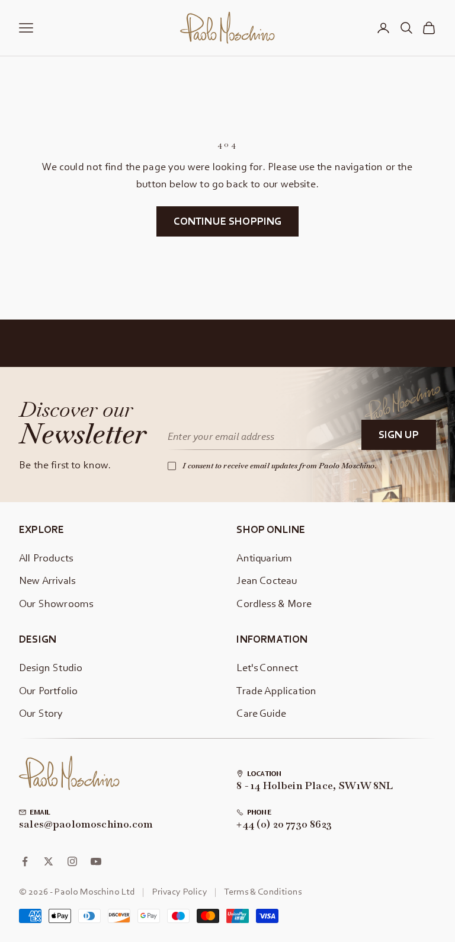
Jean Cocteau (266, 580)
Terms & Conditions (263, 891)
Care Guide (261, 713)
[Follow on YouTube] (96, 861)
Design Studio (50, 667)
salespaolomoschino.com (86, 824)
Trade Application (276, 690)
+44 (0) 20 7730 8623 (284, 824)
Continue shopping (228, 221)
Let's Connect (267, 667)
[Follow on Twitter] (49, 861)
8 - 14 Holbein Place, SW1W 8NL (314, 786)
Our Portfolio (48, 690)
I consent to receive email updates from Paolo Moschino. (279, 466)
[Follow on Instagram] (72, 861)
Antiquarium (264, 557)
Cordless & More (274, 603)
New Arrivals (47, 580)
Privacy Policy (179, 891)
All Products (46, 557)
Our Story (41, 713)
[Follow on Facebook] (25, 861)
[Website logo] (69, 773)
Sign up (399, 434)
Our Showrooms (56, 603)
